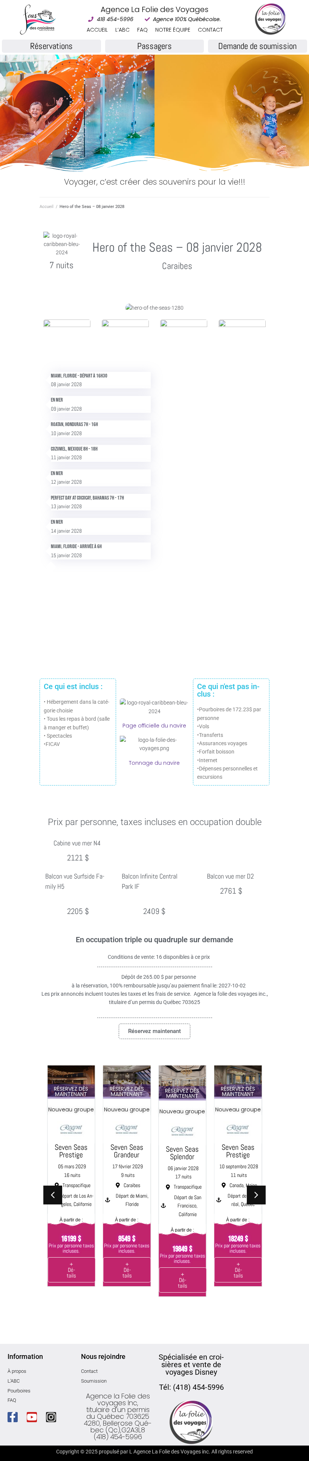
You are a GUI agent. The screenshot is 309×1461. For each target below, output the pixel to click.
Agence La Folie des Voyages (154, 9)
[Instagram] (51, 1417)
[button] (256, 1195)
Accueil (47, 206)
